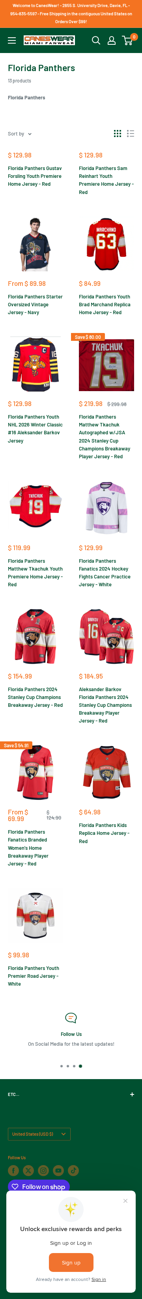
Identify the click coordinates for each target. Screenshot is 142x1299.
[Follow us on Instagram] (43, 1170)
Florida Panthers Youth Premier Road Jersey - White (33, 976)
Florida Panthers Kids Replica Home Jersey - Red (104, 833)
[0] (128, 40)
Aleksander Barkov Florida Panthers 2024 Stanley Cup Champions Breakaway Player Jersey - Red (105, 705)
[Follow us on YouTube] (58, 1170)
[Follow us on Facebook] (13, 1170)
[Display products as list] (130, 133)
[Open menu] (12, 40)
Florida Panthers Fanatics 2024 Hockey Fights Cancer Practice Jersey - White (105, 572)
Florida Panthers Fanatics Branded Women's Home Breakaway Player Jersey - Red (28, 848)
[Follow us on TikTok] (73, 1170)
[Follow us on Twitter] (28, 1170)
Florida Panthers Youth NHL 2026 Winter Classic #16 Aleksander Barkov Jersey (35, 428)
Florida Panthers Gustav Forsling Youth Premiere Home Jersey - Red (35, 176)
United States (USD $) (32, 1133)
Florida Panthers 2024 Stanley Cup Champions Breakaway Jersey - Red (35, 697)
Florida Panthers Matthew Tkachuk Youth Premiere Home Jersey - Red (35, 572)
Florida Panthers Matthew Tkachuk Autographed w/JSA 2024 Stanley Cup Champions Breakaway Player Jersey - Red (104, 436)
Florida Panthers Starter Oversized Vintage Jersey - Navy (35, 304)
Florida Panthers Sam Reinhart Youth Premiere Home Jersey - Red (106, 180)
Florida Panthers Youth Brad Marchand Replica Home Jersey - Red (105, 304)
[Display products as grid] (117, 133)
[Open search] (96, 40)
